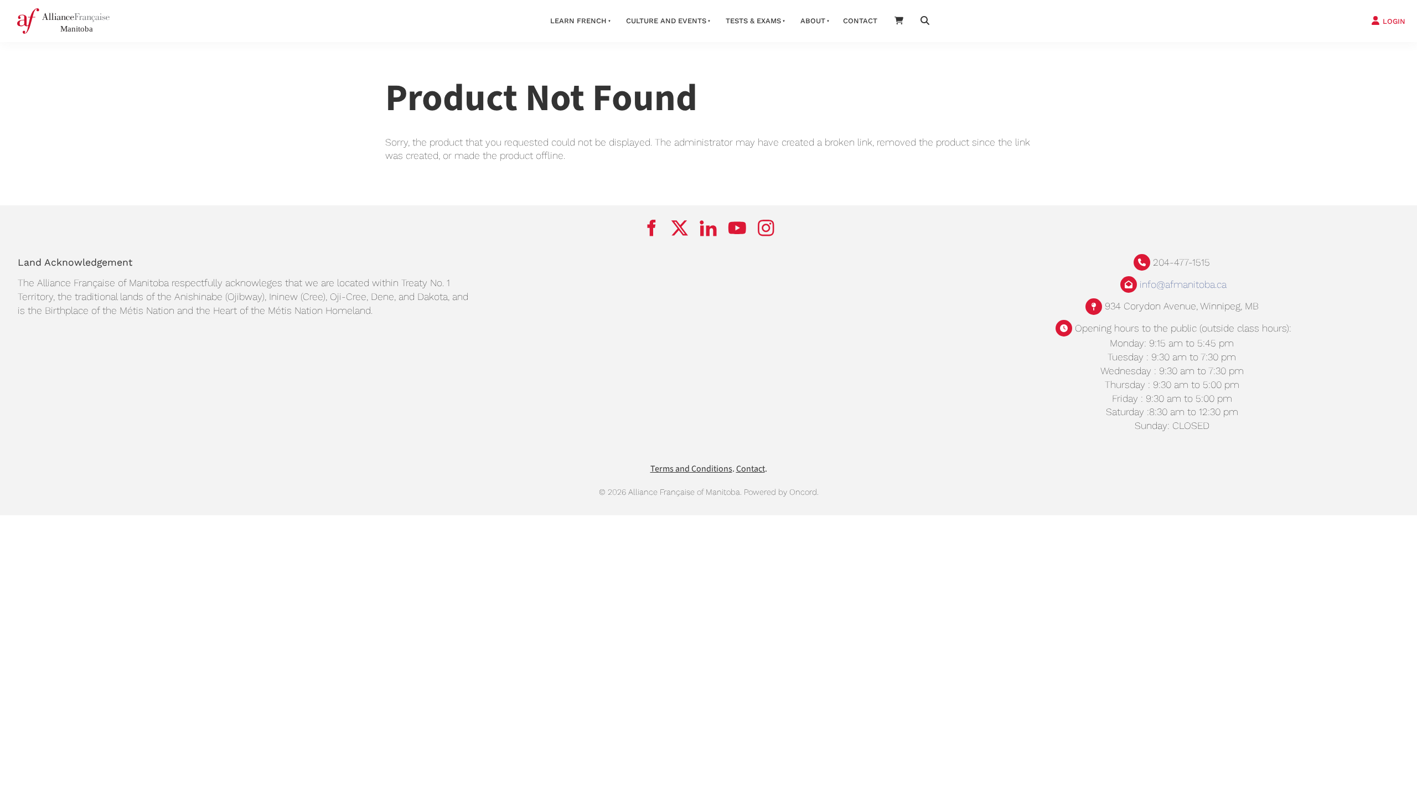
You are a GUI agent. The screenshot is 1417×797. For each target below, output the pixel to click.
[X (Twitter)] (680, 228)
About (812, 21)
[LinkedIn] (708, 228)
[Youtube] (737, 228)
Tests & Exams (753, 21)
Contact (860, 21)
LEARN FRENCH (578, 21)
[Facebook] (651, 228)
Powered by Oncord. (781, 492)
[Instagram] (766, 228)
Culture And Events (666, 21)
